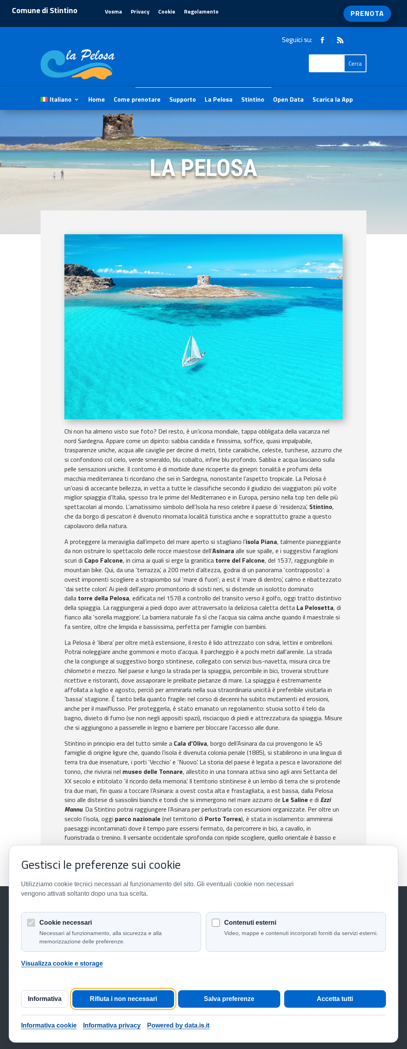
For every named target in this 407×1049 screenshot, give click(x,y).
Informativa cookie (49, 1025)
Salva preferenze (229, 998)
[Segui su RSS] (340, 40)
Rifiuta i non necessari (123, 998)
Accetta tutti (335, 998)
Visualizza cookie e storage (62, 963)
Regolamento (201, 12)
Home (96, 100)
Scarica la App (332, 100)
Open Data (288, 100)
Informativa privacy (112, 1025)
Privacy (140, 12)
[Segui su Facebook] (322, 40)
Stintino (252, 100)
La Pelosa (219, 100)
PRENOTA (367, 13)
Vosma (113, 12)
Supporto (182, 100)
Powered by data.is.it (178, 1025)
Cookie (166, 12)
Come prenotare (137, 100)
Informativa (45, 998)
